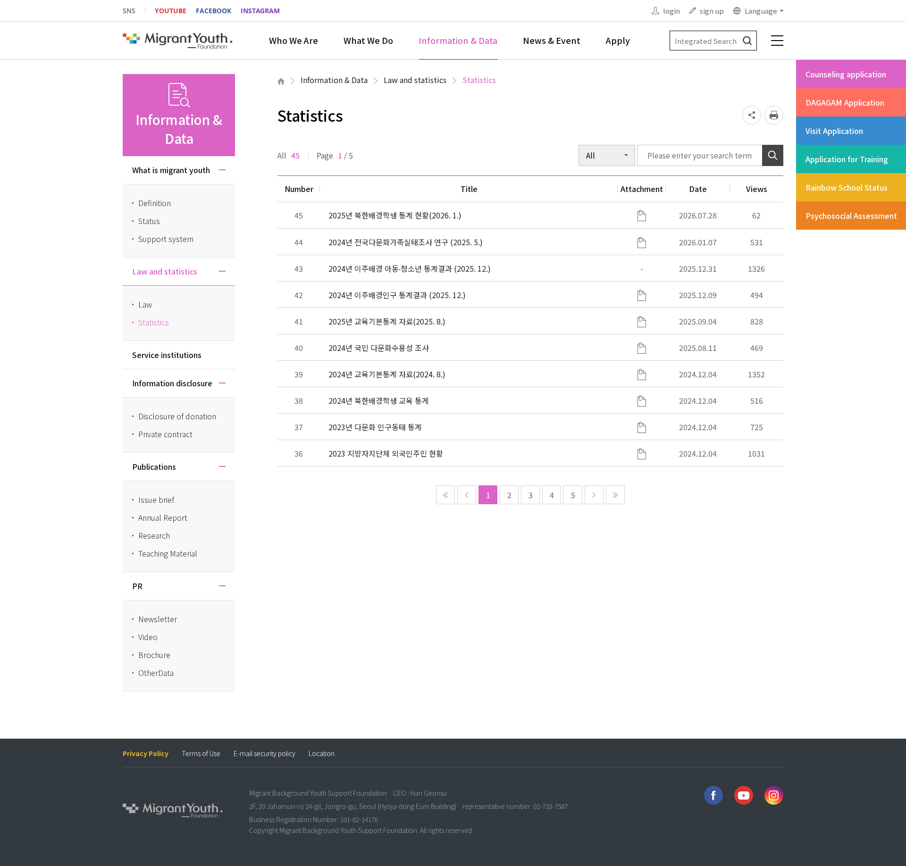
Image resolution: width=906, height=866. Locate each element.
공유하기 (751, 115)
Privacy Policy (145, 753)
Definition (154, 202)
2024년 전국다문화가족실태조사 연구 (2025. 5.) (405, 242)
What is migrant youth (171, 169)
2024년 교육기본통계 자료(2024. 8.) (386, 374)
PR (137, 585)
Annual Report (162, 517)
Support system (165, 238)
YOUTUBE (170, 10)
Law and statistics (415, 80)
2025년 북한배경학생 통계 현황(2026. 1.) (394, 215)
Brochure (154, 654)
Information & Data (458, 40)
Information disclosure (172, 383)
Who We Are (293, 40)
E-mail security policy (264, 753)
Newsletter (157, 619)
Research (154, 535)
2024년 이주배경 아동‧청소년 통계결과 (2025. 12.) (409, 268)
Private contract (165, 434)
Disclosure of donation (177, 416)
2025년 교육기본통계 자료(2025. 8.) (386, 321)
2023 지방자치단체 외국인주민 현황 (385, 453)
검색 (747, 40)
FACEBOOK (213, 10)
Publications (154, 466)
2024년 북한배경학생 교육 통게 (378, 400)
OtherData (156, 672)
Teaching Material (167, 553)
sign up (712, 11)
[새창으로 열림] (713, 795)
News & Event (551, 40)
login (671, 11)
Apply (618, 40)
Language (761, 11)
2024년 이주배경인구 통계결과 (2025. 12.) (397, 295)
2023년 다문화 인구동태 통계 (375, 427)
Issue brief (156, 499)
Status (149, 220)
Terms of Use (201, 753)
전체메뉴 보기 (777, 40)
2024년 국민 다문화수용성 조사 (378, 347)
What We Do (368, 40)
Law (145, 304)
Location (322, 753)
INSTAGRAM (260, 10)
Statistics (479, 80)
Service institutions (166, 354)
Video (148, 636)
